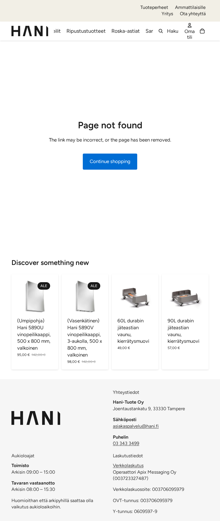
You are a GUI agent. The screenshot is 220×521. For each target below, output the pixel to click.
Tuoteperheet (154, 7)
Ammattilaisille (190, 7)
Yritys (167, 13)
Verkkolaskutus (128, 465)
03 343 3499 (126, 443)
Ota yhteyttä (193, 13)
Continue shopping (110, 161)
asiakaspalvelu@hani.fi (136, 426)
